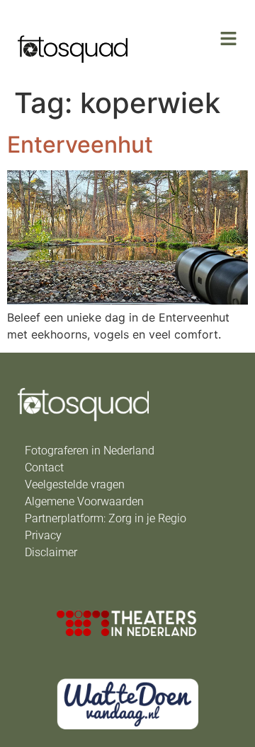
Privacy (43, 535)
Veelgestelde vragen (75, 484)
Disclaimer (51, 552)
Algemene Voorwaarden (84, 501)
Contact (44, 467)
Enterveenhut (80, 144)
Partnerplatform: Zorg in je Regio (105, 518)
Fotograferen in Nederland (89, 450)
